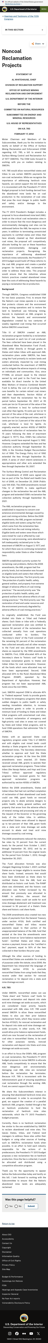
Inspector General (10, 1294)
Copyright (6, 1247)
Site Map (6, 1269)
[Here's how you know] (24, 3)
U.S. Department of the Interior (23, 9)
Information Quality (10, 1256)
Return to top (8, 1223)
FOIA (4, 1285)
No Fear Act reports (11, 1298)
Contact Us (7, 1243)
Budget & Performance (12, 1277)
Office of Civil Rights (11, 1261)
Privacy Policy (8, 1265)
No (20, 1206)
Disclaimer (7, 1252)
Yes (11, 1206)
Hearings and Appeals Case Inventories (20, 1290)
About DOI (6, 1234)
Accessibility (8, 1239)
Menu (43, 9)
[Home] (4, 9)
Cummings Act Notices (12, 1281)
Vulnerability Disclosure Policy (16, 1303)
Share (38, 44)
